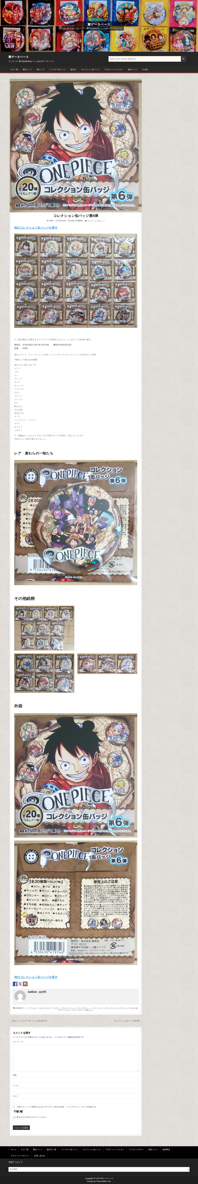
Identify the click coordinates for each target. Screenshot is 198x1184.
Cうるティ (35, 1008)
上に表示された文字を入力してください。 (31, 1117)
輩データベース (99, 24)
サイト (15, 1096)
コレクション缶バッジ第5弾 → (128, 1020)
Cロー (75, 1010)
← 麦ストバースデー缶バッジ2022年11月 (28, 1020)
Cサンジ (65, 1008)
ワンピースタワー (136, 1149)
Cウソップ (26, 1008)
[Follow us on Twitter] (20, 984)
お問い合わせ (39, 1155)
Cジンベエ (74, 1008)
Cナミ (96, 1008)
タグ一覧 (14, 69)
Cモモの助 (134, 1008)
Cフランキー (115, 1008)
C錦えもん (89, 1010)
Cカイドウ (51, 1008)
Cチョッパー (88, 1008)
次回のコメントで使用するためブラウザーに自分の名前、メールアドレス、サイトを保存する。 (57, 1106)
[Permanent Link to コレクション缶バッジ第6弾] (76, 145)
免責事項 (166, 1149)
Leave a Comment (76, 220)
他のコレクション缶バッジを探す (36, 227)
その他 (145, 69)
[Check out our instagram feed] (25, 984)
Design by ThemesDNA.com (99, 1181)
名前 (15, 1075)
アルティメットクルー (113, 69)
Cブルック (125, 1008)
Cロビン (81, 1010)
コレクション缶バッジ (90, 69)
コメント (18, 1041)
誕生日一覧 (51, 1149)
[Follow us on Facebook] (15, 984)
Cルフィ (69, 1010)
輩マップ (40, 69)
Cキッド (58, 1008)
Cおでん (42, 1008)
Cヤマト (61, 1010)
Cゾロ (80, 1008)
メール (15, 1085)
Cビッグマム (104, 1008)
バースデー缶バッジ (57, 69)
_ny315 (51, 220)
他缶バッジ (132, 69)
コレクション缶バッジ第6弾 (75, 215)
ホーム (13, 1149)
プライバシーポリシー (20, 1155)
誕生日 (73, 69)
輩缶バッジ (27, 69)
